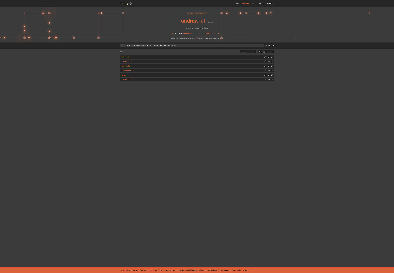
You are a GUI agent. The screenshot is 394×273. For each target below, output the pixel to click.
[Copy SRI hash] (272, 45)
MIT (173, 33)
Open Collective (238, 270)
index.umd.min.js (127, 70)
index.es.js (125, 57)
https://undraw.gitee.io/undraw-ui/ (209, 33)
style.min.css (126, 79)
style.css (124, 75)
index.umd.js (126, 66)
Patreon (250, 270)
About (236, 3)
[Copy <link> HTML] (268, 74)
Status (269, 3)
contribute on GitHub (155, 270)
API (253, 3)
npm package (188, 33)
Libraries (245, 3)
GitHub (260, 3)
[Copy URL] (266, 45)
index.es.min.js (126, 61)
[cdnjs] (126, 3)
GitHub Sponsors (224, 270)
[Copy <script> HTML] (269, 45)
